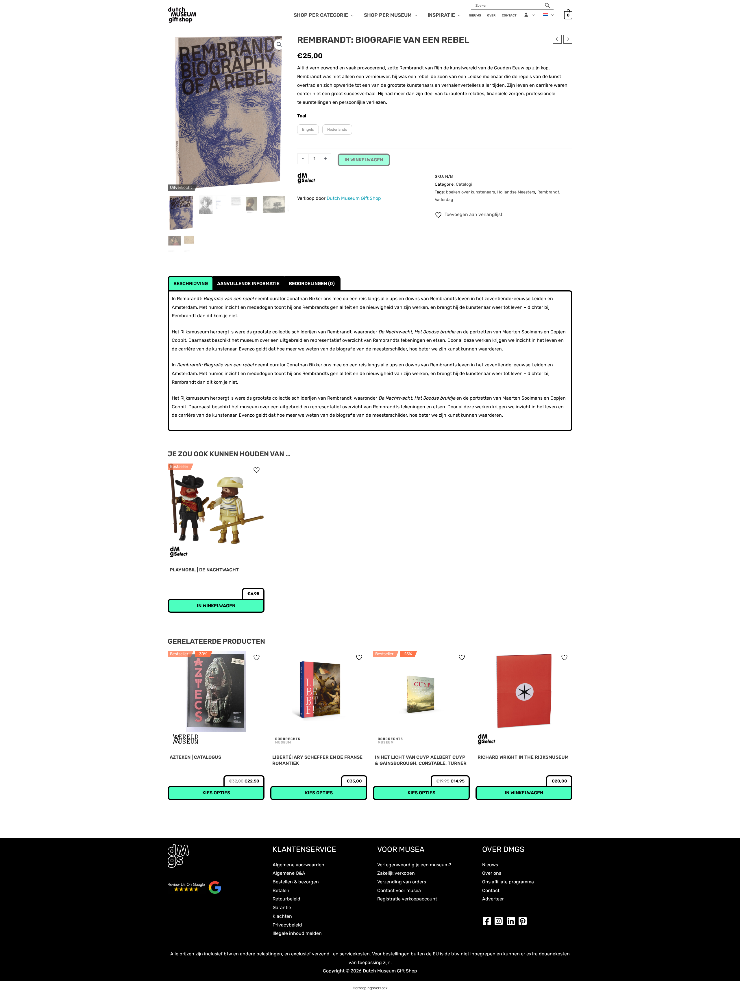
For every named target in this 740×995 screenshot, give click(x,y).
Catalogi (464, 184)
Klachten (282, 916)
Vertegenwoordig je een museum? (414, 864)
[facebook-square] (488, 921)
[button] (351, 15)
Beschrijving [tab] (190, 283)
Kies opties (216, 792)
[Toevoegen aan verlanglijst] (257, 470)
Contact (491, 890)
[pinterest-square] (524, 921)
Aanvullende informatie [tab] (248, 283)
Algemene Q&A (289, 873)
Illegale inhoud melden (297, 933)
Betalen (281, 890)
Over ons (491, 873)
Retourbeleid (286, 899)
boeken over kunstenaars (470, 192)
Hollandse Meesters (516, 192)
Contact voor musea (399, 890)
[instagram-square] (500, 921)
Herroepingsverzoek (370, 988)
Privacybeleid (287, 925)
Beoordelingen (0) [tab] (312, 283)
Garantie (282, 907)
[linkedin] (512, 921)
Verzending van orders (401, 882)
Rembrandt (548, 192)
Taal (301, 116)
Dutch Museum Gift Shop (354, 198)
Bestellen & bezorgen (296, 882)
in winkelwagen (364, 160)
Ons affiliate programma (508, 882)
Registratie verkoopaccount (407, 899)
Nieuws (490, 864)
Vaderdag (444, 199)
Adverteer (493, 899)
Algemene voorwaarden (298, 864)
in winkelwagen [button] (216, 605)
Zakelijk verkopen (396, 873)
